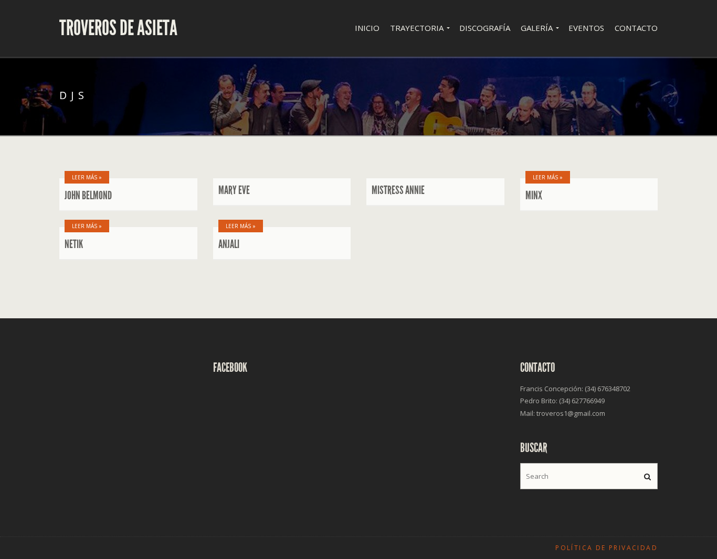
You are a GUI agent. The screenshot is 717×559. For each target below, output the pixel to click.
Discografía (484, 28)
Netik (74, 244)
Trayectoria (417, 28)
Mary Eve (234, 190)
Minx (533, 195)
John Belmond (88, 195)
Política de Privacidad (606, 547)
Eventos (586, 28)
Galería (537, 28)
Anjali (228, 244)
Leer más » (87, 177)
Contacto (636, 28)
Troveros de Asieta (118, 28)
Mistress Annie (398, 190)
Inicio (367, 28)
